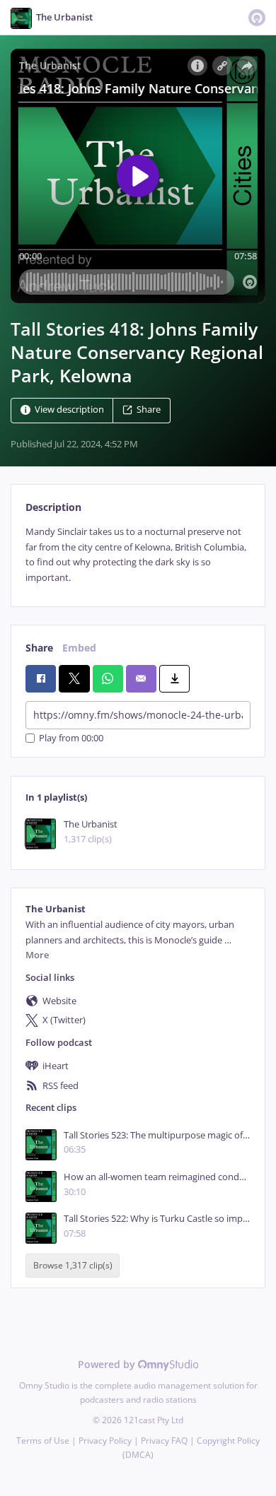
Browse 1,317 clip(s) (73, 1266)
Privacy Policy (105, 1441)
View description (69, 410)
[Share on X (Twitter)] (74, 678)
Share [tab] (39, 647)
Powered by (108, 1364)
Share (149, 410)
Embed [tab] (79, 647)
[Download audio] (174, 678)
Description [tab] (53, 507)
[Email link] (141, 678)
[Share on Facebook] (40, 678)
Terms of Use (42, 1441)
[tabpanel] (138, 554)
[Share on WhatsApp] (108, 678)
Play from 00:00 (71, 738)
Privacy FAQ (164, 1441)
